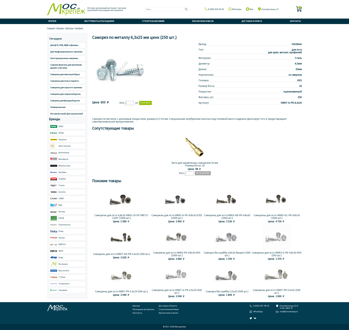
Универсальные (57, 107)
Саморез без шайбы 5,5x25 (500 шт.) (227, 291)
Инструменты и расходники (99, 21)
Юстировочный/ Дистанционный (66, 114)
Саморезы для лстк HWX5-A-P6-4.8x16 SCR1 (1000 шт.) (176, 217)
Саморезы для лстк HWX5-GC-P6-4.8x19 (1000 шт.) (277, 217)
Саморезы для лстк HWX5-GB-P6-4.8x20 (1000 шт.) (227, 217)
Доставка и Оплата (252, 21)
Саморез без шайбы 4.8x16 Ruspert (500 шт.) (227, 254)
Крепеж (52, 21)
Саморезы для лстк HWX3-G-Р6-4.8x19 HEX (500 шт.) (276, 254)
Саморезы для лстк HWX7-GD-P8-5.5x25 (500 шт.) (121, 254)
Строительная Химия (153, 21)
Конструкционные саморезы (64, 58)
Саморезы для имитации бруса (65, 74)
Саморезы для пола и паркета (64, 81)
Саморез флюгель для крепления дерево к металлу (66, 66)
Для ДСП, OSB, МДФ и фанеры (64, 45)
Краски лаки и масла (203, 21)
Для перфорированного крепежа (66, 52)
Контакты (295, 21)
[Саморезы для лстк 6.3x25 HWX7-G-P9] (119, 96)
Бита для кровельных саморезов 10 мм (195, 163)
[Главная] (66, 11)
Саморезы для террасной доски (65, 94)
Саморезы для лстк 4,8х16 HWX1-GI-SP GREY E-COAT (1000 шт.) (121, 217)
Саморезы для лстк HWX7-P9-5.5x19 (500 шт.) (121, 291)
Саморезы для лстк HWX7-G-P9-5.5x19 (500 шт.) (177, 291)
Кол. (122, 103)
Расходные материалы (143, 309)
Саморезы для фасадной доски (65, 101)
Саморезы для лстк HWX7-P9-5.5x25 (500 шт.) (276, 291)
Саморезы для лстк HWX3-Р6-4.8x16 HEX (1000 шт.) (176, 254)
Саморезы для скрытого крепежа (66, 88)
